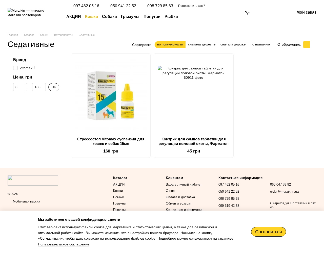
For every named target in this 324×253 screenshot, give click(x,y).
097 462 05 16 (86, 6)
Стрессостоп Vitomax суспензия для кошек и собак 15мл (111, 141)
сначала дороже (233, 44)
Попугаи (152, 16)
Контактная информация (184, 210)
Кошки (91, 16)
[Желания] (264, 13)
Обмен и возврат (179, 203)
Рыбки (171, 16)
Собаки (109, 16)
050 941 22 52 (123, 6)
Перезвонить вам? (191, 6)
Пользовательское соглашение (63, 244)
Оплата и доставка (180, 197)
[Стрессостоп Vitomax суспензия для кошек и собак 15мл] (111, 95)
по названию (260, 44)
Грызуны (130, 16)
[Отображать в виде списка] (313, 44)
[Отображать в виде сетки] (306, 44)
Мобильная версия (26, 201)
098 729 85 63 (160, 6)
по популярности (170, 44)
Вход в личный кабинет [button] (184, 184)
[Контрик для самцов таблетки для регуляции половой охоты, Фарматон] (193, 95)
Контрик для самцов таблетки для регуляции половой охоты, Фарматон (193, 141)
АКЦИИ (73, 16)
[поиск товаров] (187, 17)
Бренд (19, 60)
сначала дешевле (201, 44)
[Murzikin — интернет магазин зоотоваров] (33, 180)
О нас (170, 191)
